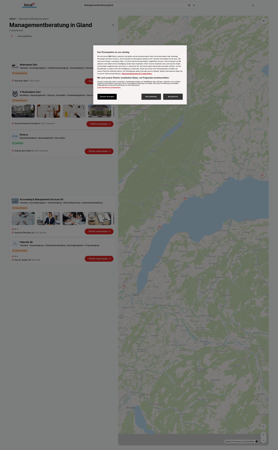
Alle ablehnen (151, 96)
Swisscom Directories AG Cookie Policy (137, 73)
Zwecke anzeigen (107, 96)
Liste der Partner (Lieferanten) (109, 87)
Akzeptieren (173, 96)
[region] (140, 75)
